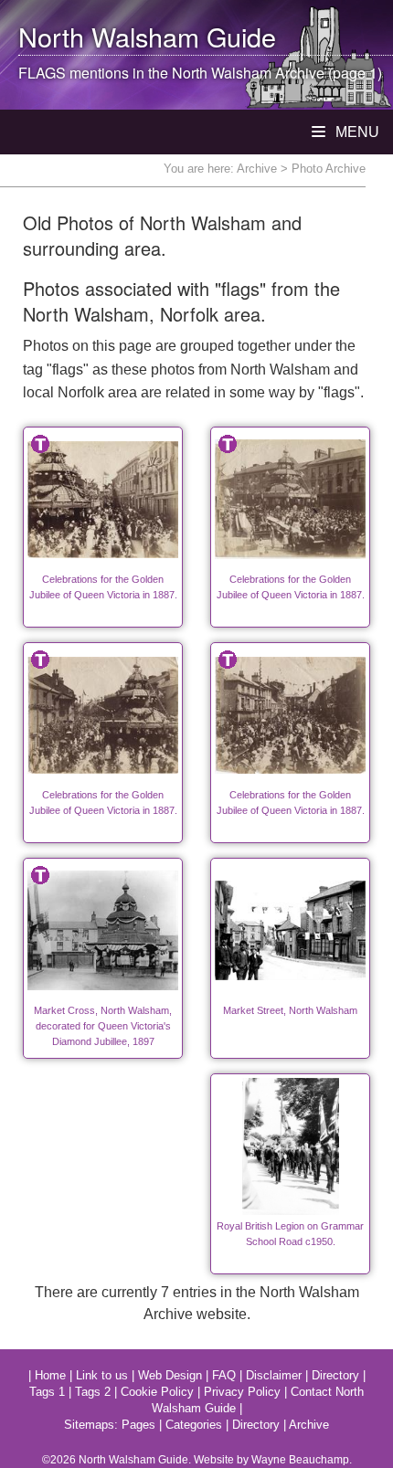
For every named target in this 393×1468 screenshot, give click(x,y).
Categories (193, 1424)
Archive (257, 168)
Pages (138, 1424)
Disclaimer (274, 1375)
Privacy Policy (242, 1392)
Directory (335, 1375)
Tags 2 (93, 1392)
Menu (355, 132)
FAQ (224, 1375)
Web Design (170, 1375)
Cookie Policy (157, 1392)
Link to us (102, 1375)
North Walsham (108, 36)
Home (50, 1375)
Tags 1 (47, 1392)
